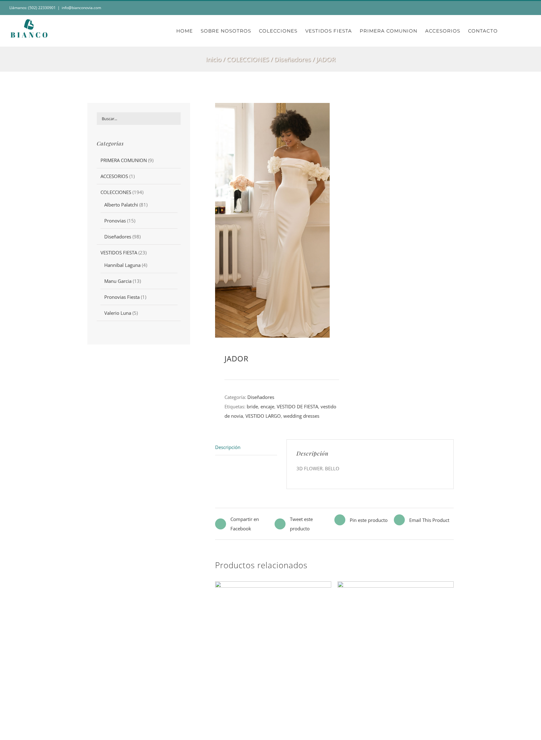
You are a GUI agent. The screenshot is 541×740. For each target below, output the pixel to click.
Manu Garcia (117, 281)
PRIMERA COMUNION (123, 160)
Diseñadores (260, 397)
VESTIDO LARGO (263, 416)
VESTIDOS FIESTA (118, 252)
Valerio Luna (117, 313)
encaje (267, 406)
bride (252, 406)
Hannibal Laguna (122, 265)
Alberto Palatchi (121, 205)
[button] (522, 30)
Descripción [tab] (227, 447)
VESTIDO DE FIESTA (297, 406)
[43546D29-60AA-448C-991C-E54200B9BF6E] (293, 220)
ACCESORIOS (114, 176)
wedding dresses (301, 416)
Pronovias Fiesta (122, 297)
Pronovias (115, 220)
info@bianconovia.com (81, 7)
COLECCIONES (115, 192)
